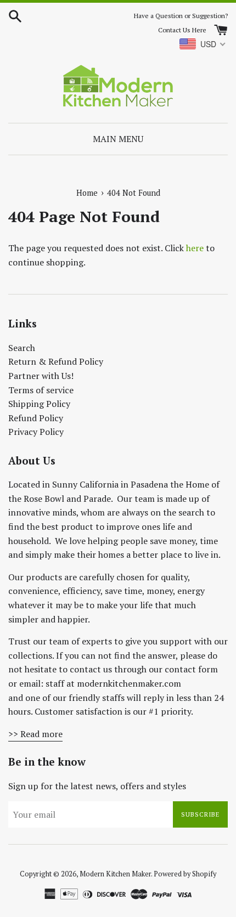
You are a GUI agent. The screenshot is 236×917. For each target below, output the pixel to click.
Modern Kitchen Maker (115, 874)
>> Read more (35, 734)
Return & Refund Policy (55, 361)
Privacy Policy (36, 432)
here (195, 248)
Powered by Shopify (185, 874)
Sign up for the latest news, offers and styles (97, 786)
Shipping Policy (39, 404)
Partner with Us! (41, 376)
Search (21, 348)
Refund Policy (35, 418)
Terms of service (41, 390)
